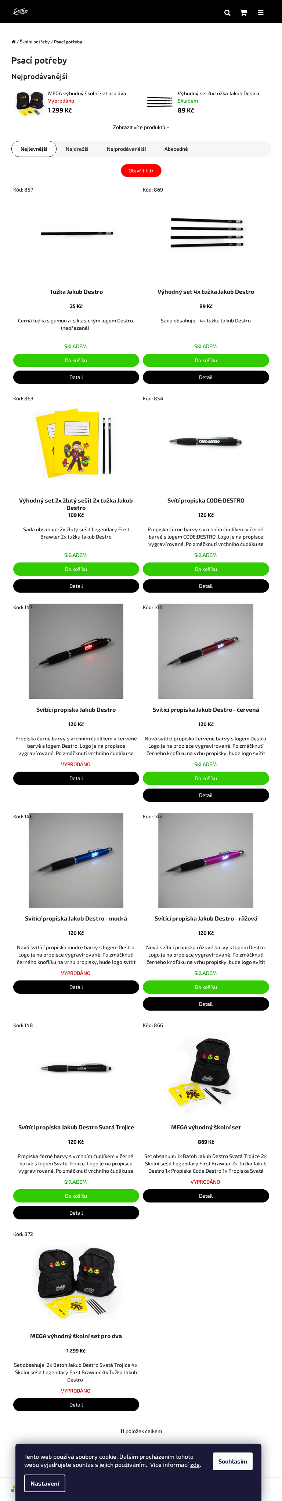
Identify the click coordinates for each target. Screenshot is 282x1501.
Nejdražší (77, 149)
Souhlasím (232, 1461)
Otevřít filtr (141, 170)
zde (195, 1464)
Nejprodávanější (126, 149)
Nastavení (44, 1483)
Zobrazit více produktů (139, 127)
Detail (76, 377)
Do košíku (76, 360)
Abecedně (176, 149)
